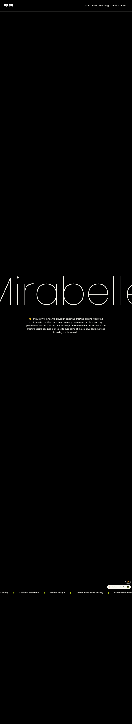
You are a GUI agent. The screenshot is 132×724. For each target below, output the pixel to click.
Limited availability (118, 586)
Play (101, 5)
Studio (113, 5)
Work (94, 5)
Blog (107, 5)
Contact (122, 5)
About (87, 5)
